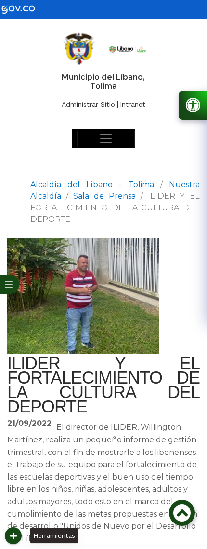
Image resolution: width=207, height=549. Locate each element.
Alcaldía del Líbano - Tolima (92, 184)
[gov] (24, 9)
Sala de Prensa (104, 196)
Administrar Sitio (88, 104)
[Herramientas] (13, 535)
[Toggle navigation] (106, 138)
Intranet (132, 104)
